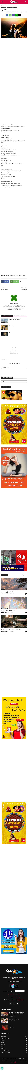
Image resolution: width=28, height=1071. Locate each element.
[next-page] (4, 339)
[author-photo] (14, 301)
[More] (22, 15)
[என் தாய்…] (4, 1027)
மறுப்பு (16, 1058)
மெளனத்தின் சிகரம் (7, 592)
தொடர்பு (24, 1058)
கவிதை (12, 5)
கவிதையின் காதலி (8, 11)
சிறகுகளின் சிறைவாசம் (8, 611)
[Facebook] (7, 15)
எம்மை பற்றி (4, 1058)
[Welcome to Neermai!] (4, 1020)
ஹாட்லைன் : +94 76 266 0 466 (14, 994)
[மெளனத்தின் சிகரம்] (14, 584)
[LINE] (16, 15)
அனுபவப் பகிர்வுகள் (4, 608)
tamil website (19, 275)
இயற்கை (3, 322)
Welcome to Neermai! (14, 1019)
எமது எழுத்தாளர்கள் (10, 1058)
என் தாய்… (11, 1025)
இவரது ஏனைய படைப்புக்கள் (19, 315)
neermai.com (12, 275)
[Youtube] (17, 1003)
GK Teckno (14, 1062)
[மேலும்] (19, 978)
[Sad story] (4, 327)
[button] (2, 2)
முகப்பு (2, 5)
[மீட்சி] (4, 334)
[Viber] (13, 15)
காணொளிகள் (7, 5)
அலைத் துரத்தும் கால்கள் (15, 319)
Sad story (11, 325)
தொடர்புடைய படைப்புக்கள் (7, 315)
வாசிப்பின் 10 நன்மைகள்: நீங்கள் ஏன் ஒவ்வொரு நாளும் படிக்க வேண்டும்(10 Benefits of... (16, 1014)
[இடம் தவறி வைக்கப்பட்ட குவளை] (14, 621)
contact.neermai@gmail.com (17, 999)
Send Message (16, 997)
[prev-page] (2, 339)
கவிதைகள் (12, 7)
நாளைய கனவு (4, 289)
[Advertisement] (14, 54)
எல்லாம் (18, 575)
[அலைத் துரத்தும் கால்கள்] (4, 321)
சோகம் (16, 7)
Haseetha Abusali (4, 593)
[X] (19, 15)
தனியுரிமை (20, 1058)
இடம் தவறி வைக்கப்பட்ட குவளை (11, 629)
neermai (7, 275)
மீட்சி (10, 332)
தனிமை (24, 275)
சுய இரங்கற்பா (24, 289)
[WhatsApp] (10, 15)
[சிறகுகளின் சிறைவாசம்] (14, 603)
